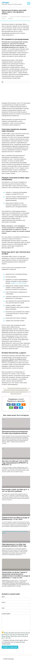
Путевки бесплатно (15, 393)
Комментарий (6, 613)
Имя (3, 597)
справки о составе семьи (18, 283)
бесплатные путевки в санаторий (18, 388)
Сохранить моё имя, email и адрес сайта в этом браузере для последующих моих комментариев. (15, 642)
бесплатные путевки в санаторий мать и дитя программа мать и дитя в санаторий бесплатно (15, 391)
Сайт (3, 608)
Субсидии (5, 2)
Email (4, 602)
